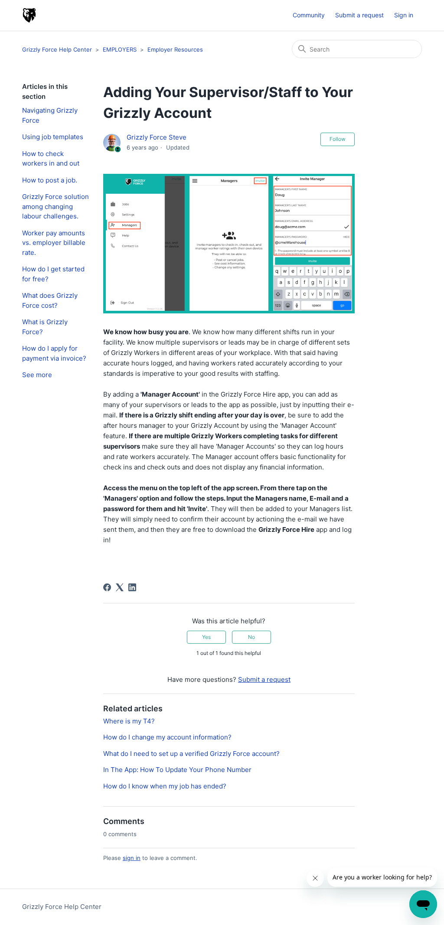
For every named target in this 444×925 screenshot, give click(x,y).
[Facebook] (107, 587)
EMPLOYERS (120, 49)
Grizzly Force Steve (156, 137)
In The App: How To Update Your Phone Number (177, 769)
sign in (131, 857)
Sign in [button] (403, 15)
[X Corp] (120, 587)
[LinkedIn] (132, 587)
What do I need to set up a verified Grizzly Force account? (191, 753)
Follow (338, 139)
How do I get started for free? (53, 274)
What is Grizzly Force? (45, 327)
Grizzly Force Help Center (58, 49)
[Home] (29, 15)
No (251, 637)
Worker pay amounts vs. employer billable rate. (53, 243)
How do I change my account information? (167, 737)
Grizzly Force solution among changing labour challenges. (55, 206)
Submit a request (359, 15)
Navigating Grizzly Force (50, 115)
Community (309, 15)
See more (37, 375)
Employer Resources (175, 49)
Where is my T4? (129, 721)
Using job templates (52, 137)
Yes (206, 637)
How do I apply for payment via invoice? (54, 353)
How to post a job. (49, 180)
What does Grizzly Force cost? (50, 300)
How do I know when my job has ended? (164, 786)
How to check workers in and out (50, 159)
